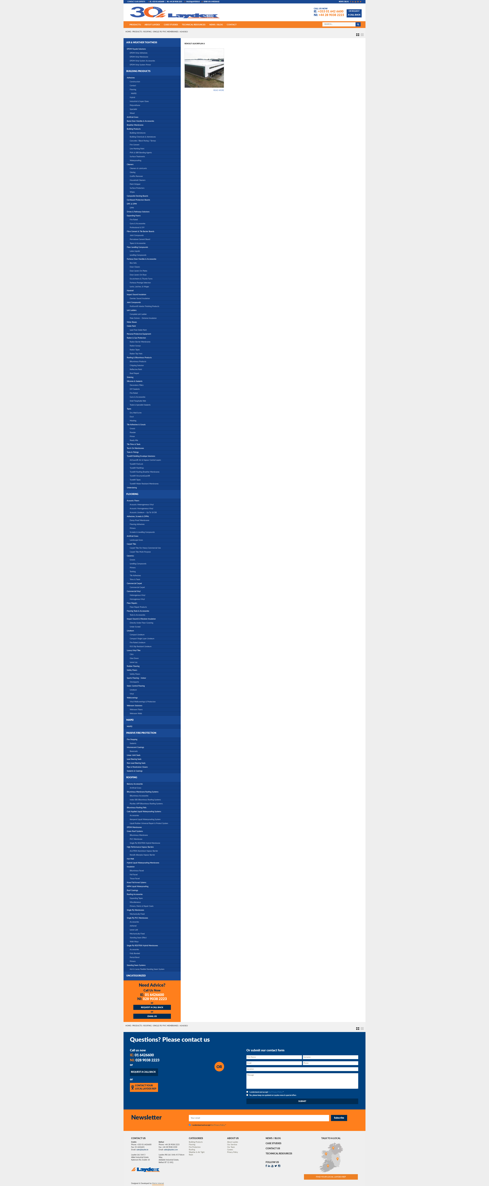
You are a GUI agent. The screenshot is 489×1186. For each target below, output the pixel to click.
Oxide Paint (131, 326)
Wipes (132, 192)
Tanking (133, 572)
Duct (132, 417)
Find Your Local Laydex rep (331, 1177)
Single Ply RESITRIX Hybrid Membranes (142, 946)
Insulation (131, 867)
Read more (218, 90)
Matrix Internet (158, 1183)
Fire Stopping (132, 739)
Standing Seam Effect (138, 938)
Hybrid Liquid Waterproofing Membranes (143, 863)
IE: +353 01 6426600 (157, 1)
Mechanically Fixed (137, 914)
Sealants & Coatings (134, 771)
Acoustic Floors (133, 501)
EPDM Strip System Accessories (142, 61)
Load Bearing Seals (134, 759)
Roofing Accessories (135, 894)
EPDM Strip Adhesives (138, 53)
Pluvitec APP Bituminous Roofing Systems (146, 804)
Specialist (133, 109)
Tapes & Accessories (138, 243)
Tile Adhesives (135, 576)
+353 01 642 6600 (328, 11)
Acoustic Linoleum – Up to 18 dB (143, 512)
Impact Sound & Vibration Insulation (141, 619)
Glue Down (134, 658)
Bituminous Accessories (139, 796)
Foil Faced (134, 875)
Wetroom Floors (136, 710)
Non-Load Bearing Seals (136, 763)
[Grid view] (357, 34)
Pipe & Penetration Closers (137, 767)
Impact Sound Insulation (136, 295)
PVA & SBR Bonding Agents (141, 153)
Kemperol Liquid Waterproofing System (145, 819)
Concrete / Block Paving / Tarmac (143, 141)
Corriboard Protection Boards (138, 200)
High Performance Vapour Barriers (140, 847)
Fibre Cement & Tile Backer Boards (140, 231)
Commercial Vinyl (133, 591)
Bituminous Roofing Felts (136, 808)
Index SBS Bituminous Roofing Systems (145, 800)
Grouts (132, 429)
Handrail (130, 291)
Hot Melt (130, 859)
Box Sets (133, 263)
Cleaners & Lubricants (138, 168)
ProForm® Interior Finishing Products (144, 306)
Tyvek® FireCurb (136, 464)
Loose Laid (134, 930)
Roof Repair (134, 373)
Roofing (147, 32)
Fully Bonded (135, 953)
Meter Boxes (132, 322)
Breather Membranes (135, 125)
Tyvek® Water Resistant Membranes (144, 484)
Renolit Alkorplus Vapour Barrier (142, 855)
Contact (133, 86)
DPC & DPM (132, 204)
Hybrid (132, 97)
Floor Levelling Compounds (137, 247)
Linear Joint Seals (133, 755)
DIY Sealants (135, 389)
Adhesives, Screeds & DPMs (138, 516)
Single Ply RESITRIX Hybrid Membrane (145, 843)
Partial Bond (134, 957)
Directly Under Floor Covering (141, 623)
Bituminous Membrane (139, 835)
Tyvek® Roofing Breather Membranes (144, 472)
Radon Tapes (135, 350)
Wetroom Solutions (134, 706)
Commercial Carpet (134, 583)
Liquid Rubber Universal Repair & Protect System (149, 823)
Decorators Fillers (137, 385)
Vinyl (132, 694)
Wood (132, 113)
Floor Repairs (132, 603)
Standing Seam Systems (136, 965)
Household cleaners (137, 180)
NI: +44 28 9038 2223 (174, 1)
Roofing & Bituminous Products (139, 358)
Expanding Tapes (136, 898)
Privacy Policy (232, 1152)
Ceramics (130, 556)
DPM (132, 208)
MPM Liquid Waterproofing (137, 886)
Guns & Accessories (137, 224)
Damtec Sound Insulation (140, 298)
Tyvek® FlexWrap (137, 468)
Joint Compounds (137, 235)
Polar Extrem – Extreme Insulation (143, 318)
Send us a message (211, 1)
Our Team (231, 1147)
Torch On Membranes (135, 448)
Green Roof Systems (135, 831)
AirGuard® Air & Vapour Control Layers (145, 460)
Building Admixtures (138, 133)
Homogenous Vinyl (137, 599)
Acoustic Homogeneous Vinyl (141, 509)
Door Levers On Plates (138, 271)
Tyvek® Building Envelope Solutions (141, 456)
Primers (133, 528)
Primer (132, 436)
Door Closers (135, 267)
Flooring (133, 90)
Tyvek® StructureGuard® (140, 476)
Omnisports (134, 682)
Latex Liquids (135, 251)
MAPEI (134, 93)
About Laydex (232, 1142)
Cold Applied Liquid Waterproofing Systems (144, 812)
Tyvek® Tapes (135, 480)
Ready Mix (134, 440)
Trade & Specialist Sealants (140, 405)
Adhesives (131, 78)
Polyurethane (135, 105)
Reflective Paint (136, 369)
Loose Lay (133, 662)
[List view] (362, 34)
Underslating (132, 488)
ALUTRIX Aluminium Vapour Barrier (144, 851)
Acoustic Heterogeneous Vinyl (142, 505)
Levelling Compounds (138, 255)
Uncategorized (136, 976)
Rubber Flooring (133, 666)
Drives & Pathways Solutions (138, 212)
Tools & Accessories (137, 615)
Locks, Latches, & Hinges (139, 287)
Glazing (132, 172)
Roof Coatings (132, 890)
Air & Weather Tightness (141, 42)
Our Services (232, 1145)
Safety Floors (132, 670)
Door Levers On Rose (138, 275)
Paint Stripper (135, 184)
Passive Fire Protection (141, 733)
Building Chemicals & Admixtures (143, 137)
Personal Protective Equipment (139, 334)
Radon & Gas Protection (136, 338)
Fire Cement (134, 145)
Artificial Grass (132, 117)
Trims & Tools (135, 579)
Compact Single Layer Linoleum (142, 639)
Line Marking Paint (137, 149)
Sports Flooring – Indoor (136, 678)
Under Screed (135, 627)
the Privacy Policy (275, 1092)
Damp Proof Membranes (139, 520)
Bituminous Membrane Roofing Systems (142, 792)
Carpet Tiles (131, 544)
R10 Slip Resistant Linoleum (141, 646)
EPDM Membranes (134, 827)
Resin (191, 1155)
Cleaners (130, 164)
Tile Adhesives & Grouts (136, 425)
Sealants (133, 743)
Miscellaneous (135, 902)
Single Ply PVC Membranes (165, 32)
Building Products (138, 71)
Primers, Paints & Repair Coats (141, 906)
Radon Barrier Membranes (140, 342)
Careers (230, 1150)
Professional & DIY (137, 228)
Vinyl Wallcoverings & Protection (143, 702)
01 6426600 (152, 995)
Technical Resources (279, 1154)
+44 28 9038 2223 (329, 15)
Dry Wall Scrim (136, 413)
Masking (133, 421)
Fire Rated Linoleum (137, 643)
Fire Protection (195, 1147)
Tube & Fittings (133, 452)
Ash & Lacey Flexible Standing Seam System (147, 969)
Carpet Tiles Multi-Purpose (140, 552)
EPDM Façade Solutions (136, 49)
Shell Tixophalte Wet (138, 401)
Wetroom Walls (136, 713)
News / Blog (273, 1138)
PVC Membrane (136, 839)
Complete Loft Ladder (138, 314)
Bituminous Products (138, 362)
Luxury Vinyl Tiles (133, 650)
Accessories (134, 815)
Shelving (130, 377)
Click (131, 654)
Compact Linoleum (137, 635)
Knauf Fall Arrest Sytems (136, 882)
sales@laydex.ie (193, 1)
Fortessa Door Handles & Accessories (141, 259)
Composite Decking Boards (137, 196)
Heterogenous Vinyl (137, 595)
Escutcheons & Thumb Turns (141, 279)
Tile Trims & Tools (133, 444)
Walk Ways (134, 942)
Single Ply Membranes (135, 910)
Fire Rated (134, 220)
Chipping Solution (137, 365)
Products (137, 32)
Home (128, 32)
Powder (133, 432)
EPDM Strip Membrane (139, 57)
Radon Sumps (135, 346)
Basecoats (134, 751)
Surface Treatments (137, 157)
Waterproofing (135, 160)
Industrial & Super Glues (139, 101)
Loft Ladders (132, 310)
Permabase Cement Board (140, 239)
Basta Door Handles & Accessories (140, 121)
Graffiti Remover (136, 176)
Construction (135, 82)
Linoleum (130, 631)
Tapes (129, 409)
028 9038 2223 (152, 999)
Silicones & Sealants (134, 381)
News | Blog (344, 1)
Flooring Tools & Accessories (138, 611)
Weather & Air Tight (197, 1152)
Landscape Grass (136, 540)
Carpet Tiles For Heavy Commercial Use (145, 548)
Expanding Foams (134, 216)
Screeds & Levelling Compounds (142, 532)
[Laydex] (175, 13)
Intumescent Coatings (135, 747)
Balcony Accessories (135, 784)
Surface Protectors (137, 188)
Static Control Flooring (136, 686)
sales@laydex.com (171, 1150)
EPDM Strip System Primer (140, 65)
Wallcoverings (132, 698)
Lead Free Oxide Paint (138, 330)
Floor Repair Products (138, 607)
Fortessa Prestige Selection (140, 283)
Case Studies (273, 1143)
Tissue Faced (135, 879)
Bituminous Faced (137, 871)
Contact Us (273, 1148)
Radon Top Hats (136, 354)
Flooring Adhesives (137, 524)
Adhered (133, 926)
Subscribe (339, 1118)
